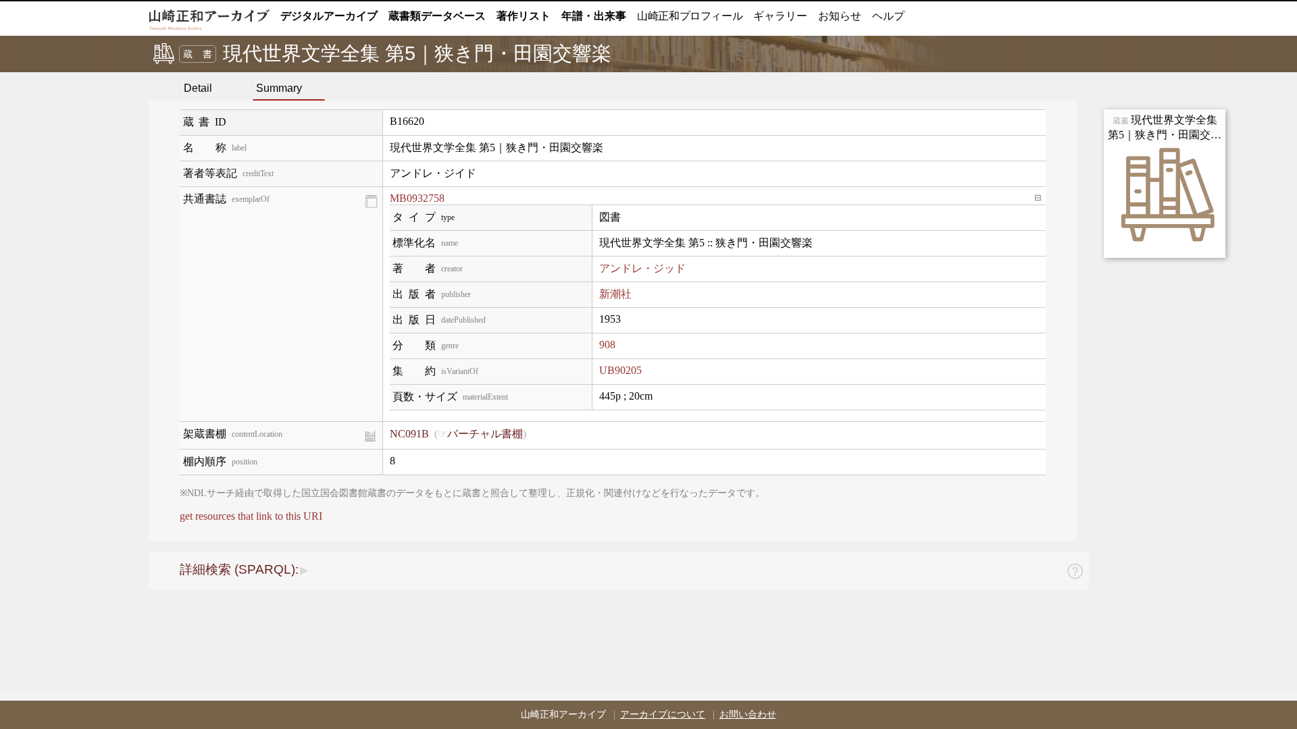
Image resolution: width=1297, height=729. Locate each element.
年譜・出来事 (593, 16)
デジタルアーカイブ (329, 16)
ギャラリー (780, 16)
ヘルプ (888, 16)
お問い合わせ (747, 714)
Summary (279, 88)
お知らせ (839, 16)
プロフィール (689, 16)
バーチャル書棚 (485, 433)
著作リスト (524, 16)
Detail (198, 88)
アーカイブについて (662, 714)
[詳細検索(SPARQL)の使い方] (1075, 573)
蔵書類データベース (437, 16)
